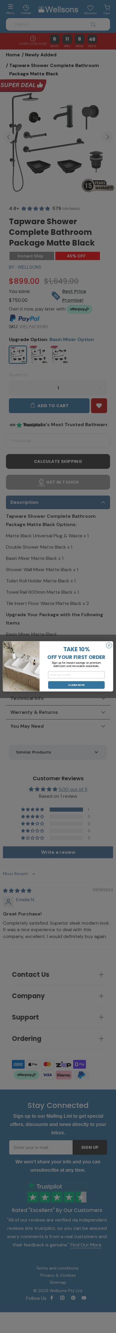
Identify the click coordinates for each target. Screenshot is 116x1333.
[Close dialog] (109, 645)
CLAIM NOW (76, 685)
